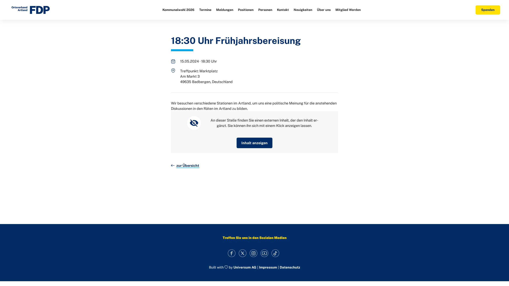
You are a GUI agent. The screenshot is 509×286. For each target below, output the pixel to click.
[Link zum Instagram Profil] (253, 253)
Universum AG (244, 268)
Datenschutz (290, 267)
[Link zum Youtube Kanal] (264, 253)
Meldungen (224, 10)
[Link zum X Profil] (242, 253)
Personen (265, 10)
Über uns (324, 10)
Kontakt (283, 10)
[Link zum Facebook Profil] (231, 253)
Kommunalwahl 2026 (178, 10)
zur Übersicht (187, 165)
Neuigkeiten (303, 10)
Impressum (268, 267)
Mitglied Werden (348, 10)
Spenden (487, 10)
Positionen (246, 10)
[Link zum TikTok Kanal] (275, 253)
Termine (205, 10)
